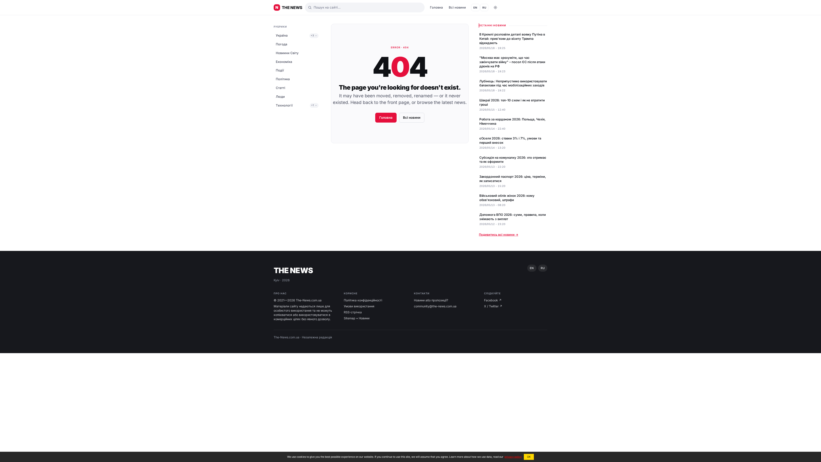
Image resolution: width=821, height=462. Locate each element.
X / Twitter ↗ (493, 306)
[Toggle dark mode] (495, 7)
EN (475, 7)
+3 (312, 35)
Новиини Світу (287, 53)
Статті (280, 88)
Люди (280, 97)
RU (484, 7)
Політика (283, 79)
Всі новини (457, 7)
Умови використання (359, 306)
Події (280, 70)
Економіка (284, 62)
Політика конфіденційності (363, 300)
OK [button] (529, 456)
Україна (282, 35)
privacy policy (513, 456)
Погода (281, 44)
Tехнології (284, 105)
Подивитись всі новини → (498, 234)
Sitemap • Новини (356, 318)
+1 (312, 105)
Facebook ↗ (493, 300)
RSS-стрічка (353, 312)
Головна (436, 7)
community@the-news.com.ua (435, 306)
